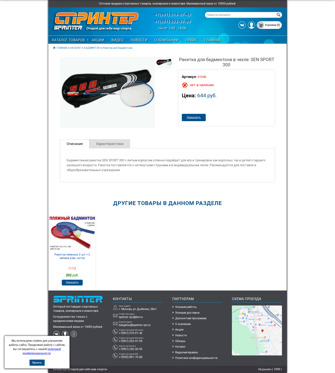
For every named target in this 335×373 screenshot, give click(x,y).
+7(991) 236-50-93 (130, 349)
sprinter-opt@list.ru (131, 317)
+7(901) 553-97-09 (172, 21)
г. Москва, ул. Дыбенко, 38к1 (138, 309)
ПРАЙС (191, 40)
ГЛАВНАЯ (212, 40)
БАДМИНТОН (92, 47)
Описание (75, 144)
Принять (37, 362)
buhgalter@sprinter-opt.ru (135, 325)
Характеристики (109, 144)
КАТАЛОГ (75, 47)
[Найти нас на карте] (257, 354)
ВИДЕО (117, 40)
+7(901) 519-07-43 (172, 14)
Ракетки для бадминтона (117, 47)
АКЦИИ (98, 40)
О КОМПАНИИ (166, 40)
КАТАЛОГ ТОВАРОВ (68, 40)
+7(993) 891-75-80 (130, 357)
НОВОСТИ (139, 40)
